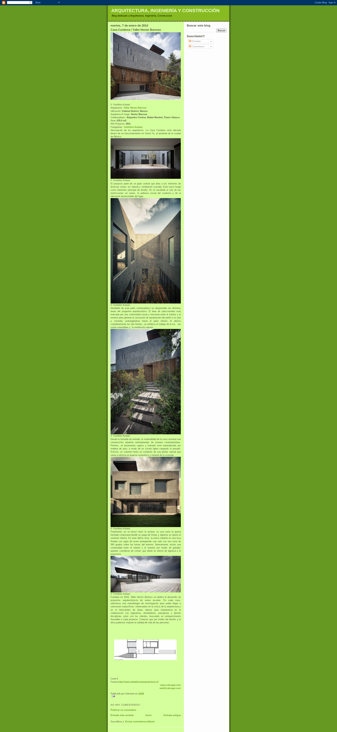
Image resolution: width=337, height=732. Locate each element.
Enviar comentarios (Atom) (139, 721)
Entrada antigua (172, 715)
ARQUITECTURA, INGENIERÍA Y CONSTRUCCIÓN (165, 10)
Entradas (196, 41)
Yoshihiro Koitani (133, 127)
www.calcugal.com (170, 685)
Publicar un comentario (123, 710)
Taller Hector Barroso (135, 107)
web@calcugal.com (170, 688)
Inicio (149, 715)
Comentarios (197, 46)
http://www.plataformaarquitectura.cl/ (138, 682)
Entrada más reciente (122, 715)
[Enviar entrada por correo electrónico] (146, 696)
